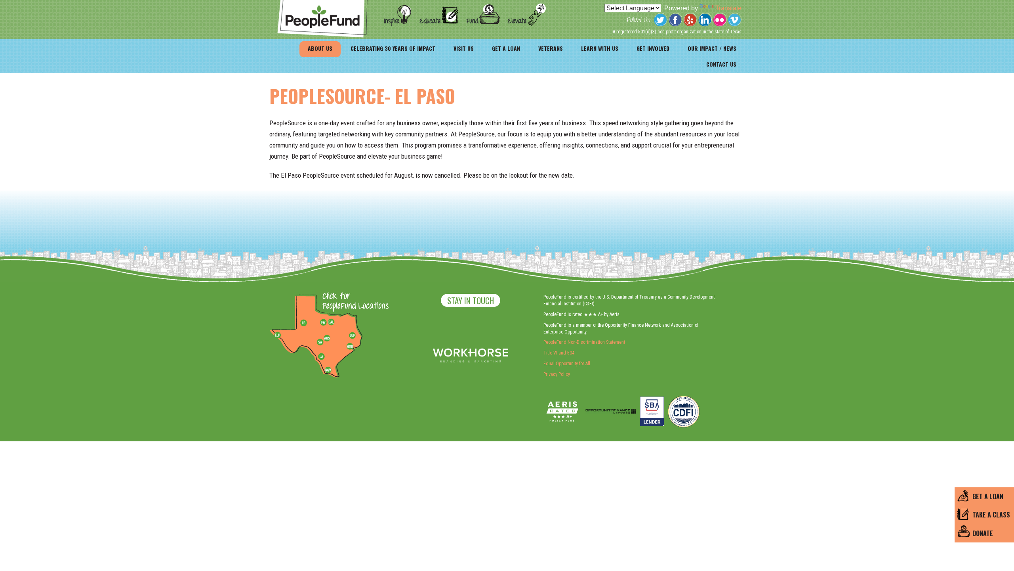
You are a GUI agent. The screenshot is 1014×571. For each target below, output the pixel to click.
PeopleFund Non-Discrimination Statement (584, 342)
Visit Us (464, 48)
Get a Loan (506, 48)
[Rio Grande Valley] (328, 370)
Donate (982, 533)
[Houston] (350, 346)
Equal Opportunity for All (566, 363)
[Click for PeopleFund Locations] (353, 302)
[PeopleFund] (322, 4)
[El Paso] (278, 335)
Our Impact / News (712, 48)
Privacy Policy (556, 374)
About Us (320, 48)
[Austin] (327, 337)
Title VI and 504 (558, 353)
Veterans (550, 48)
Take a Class (991, 514)
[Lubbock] (306, 322)
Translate (728, 8)
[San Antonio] (320, 342)
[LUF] (352, 335)
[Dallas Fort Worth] (331, 322)
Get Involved (653, 48)
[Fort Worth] (323, 322)
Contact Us (721, 64)
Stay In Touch (470, 300)
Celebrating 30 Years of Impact (393, 48)
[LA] (321, 357)
